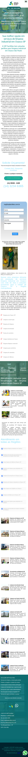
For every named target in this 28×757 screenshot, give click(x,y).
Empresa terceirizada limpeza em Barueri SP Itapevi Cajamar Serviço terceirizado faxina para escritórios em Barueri (18, 534)
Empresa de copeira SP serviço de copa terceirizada (14, 434)
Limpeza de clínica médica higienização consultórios (14, 429)
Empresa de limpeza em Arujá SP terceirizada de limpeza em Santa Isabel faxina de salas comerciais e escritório (18, 588)
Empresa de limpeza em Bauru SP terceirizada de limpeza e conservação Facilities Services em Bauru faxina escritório (18, 548)
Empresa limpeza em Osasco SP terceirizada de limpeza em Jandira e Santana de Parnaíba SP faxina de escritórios (18, 561)
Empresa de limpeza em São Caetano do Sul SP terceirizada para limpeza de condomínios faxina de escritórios (18, 655)
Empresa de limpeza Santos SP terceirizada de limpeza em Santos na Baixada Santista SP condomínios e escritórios (18, 615)
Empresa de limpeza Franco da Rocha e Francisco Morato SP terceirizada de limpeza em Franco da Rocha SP (18, 668)
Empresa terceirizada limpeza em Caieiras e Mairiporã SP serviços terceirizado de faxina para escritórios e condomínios (18, 574)
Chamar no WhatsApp (13, 178)
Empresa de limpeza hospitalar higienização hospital (14, 430)
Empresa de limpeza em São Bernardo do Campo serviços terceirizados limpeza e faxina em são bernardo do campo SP (18, 628)
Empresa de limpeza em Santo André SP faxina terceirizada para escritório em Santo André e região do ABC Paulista (18, 601)
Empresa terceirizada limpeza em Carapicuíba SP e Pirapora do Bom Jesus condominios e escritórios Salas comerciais (18, 642)
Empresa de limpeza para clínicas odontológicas (14, 432)
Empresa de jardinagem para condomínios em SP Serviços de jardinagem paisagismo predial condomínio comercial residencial (14, 416)
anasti (18, 752)
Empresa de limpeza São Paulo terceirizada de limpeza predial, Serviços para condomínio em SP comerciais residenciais (18, 393)
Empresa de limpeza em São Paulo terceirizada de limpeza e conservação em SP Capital (18, 521)
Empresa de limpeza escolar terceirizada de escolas (14, 433)
